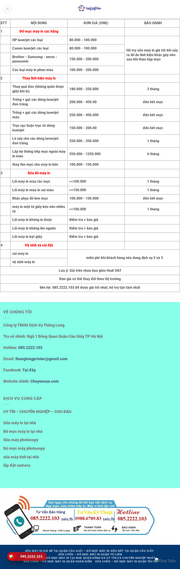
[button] (7, 9)
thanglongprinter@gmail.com (41, 359)
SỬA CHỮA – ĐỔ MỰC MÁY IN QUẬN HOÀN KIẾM (57, 561)
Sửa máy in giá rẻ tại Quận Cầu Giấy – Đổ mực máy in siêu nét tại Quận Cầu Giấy (89, 550)
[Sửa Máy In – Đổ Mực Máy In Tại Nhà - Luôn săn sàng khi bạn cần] (90, 9)
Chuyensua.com (44, 381)
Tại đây (29, 370)
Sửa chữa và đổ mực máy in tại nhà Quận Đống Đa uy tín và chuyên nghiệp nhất (90, 558)
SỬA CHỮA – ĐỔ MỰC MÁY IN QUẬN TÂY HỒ (126, 561)
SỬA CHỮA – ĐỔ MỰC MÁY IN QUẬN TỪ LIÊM (90, 554)
